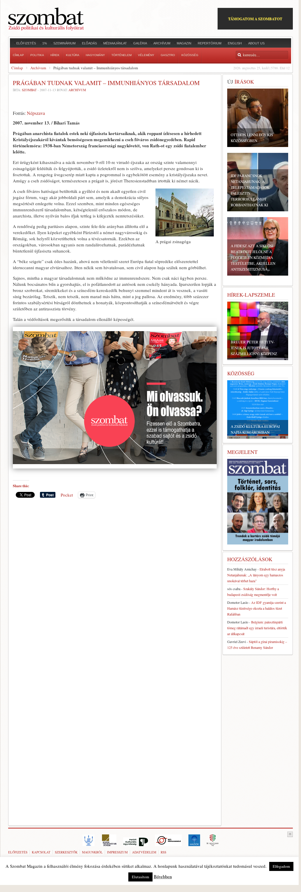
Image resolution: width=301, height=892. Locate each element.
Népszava (36, 113)
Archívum (38, 67)
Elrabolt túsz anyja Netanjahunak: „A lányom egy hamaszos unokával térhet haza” (256, 575)
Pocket (67, 495)
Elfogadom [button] (281, 866)
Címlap (17, 67)
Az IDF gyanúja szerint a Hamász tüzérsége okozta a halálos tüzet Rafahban (256, 608)
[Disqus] (115, 584)
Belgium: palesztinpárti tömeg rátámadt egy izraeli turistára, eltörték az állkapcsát (257, 628)
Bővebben (163, 876)
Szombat (29, 90)
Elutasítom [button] (140, 876)
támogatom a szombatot (255, 18)
